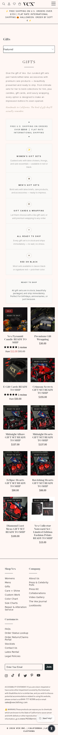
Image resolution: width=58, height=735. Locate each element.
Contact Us (11, 648)
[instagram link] (6, 675)
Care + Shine (12, 590)
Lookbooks (35, 605)
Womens (10, 578)
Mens (8, 582)
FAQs (7, 629)
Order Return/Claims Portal (16, 638)
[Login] (9, 4)
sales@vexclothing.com (16, 702)
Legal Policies (12, 656)
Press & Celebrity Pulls (38, 583)
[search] (3, 4)
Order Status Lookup (16, 633)
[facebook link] (19, 675)
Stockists (10, 644)
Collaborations (37, 593)
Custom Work (12, 594)
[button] (51, 728)
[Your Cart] (20, 4)
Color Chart (11, 599)
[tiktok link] (12, 675)
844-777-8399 (28, 699)
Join (49, 667)
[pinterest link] (32, 675)
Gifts (7, 586)
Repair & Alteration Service (16, 608)
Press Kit (34, 589)
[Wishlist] (14, 4)
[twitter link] (25, 675)
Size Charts (11, 603)
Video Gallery (36, 597)
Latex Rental (12, 652)
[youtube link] (38, 675)
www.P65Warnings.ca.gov (32, 719)
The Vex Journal (38, 601)
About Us (34, 578)
